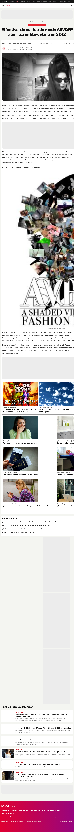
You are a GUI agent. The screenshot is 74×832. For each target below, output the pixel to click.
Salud (49, 1)
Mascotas (44, 1)
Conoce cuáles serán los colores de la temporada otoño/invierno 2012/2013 (26, 525)
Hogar (61, 1)
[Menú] (71, 5)
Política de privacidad (16, 821)
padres (26, 817)
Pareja (38, 1)
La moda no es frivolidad (24, 740)
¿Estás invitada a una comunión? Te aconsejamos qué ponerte (22, 529)
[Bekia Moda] (6, 5)
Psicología (55, 1)
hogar (55, 817)
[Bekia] (4, 2)
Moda (17, 1)
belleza (15, 817)
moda (9, 817)
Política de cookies (31, 821)
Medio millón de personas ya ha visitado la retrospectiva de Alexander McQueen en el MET (41, 715)
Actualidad (11, 1)
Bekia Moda (33, 22)
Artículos (18, 738)
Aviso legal (4, 821)
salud (43, 817)
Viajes (68, 1)
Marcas (57, 810)
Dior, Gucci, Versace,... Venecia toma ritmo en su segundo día (37, 764)
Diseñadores (23, 810)
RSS (39, 821)
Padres (33, 1)
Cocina (28, 1)
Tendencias (41, 22)
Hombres (50, 810)
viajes (63, 817)
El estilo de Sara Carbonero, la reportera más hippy (18, 532)
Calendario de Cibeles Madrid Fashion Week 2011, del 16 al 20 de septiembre (43, 728)
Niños (44, 810)
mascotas (37, 817)
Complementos (35, 810)
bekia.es (4, 817)
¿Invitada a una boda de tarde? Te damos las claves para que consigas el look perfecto (30, 522)
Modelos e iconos (7, 813)
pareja (31, 817)
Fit (65, 1)
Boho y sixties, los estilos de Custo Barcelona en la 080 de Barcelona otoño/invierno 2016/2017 (40, 775)
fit (59, 817)
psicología (49, 817)
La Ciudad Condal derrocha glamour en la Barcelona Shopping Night (40, 752)
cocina (20, 817)
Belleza (23, 1)
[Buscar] (68, 5)
